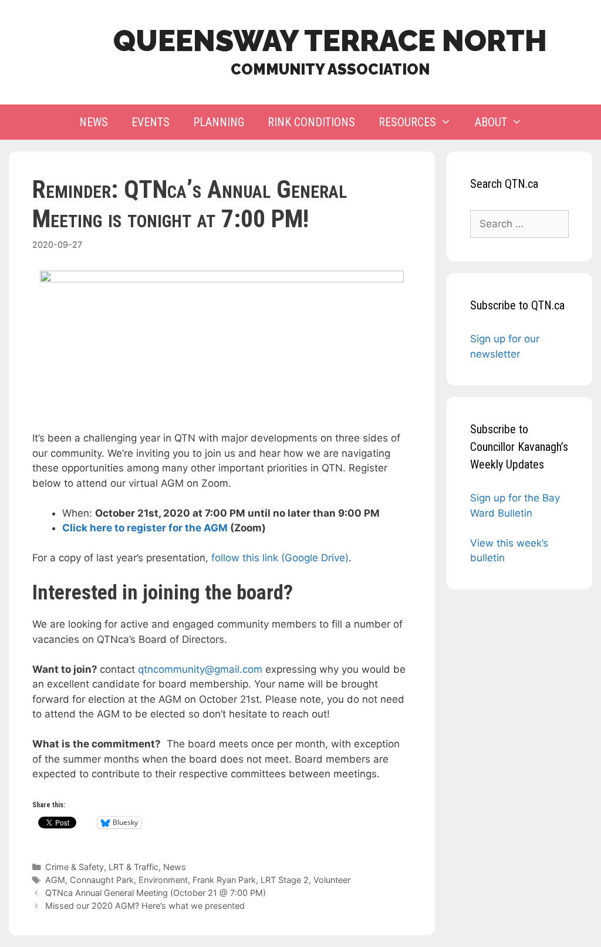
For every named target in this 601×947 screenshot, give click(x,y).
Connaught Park (102, 880)
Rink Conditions (311, 122)
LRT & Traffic (133, 867)
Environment (163, 880)
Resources (407, 122)
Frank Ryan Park (224, 880)
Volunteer (331, 880)
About (491, 122)
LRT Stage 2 (285, 880)
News (93, 122)
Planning (218, 122)
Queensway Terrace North (330, 40)
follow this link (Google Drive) (280, 558)
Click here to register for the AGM (145, 528)
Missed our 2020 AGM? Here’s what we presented (145, 906)
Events (150, 122)
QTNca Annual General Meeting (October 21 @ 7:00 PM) (155, 893)
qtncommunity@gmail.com (200, 669)
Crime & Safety (74, 867)
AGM (55, 880)
